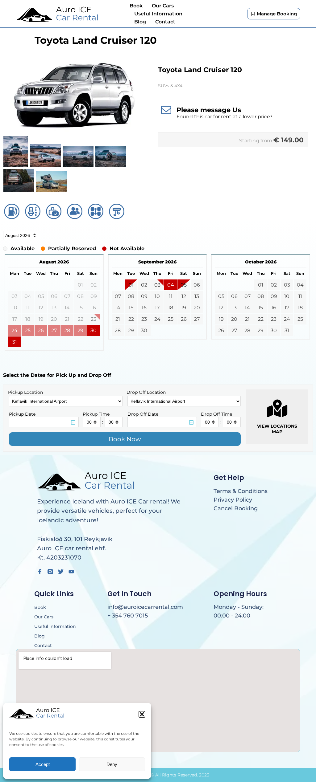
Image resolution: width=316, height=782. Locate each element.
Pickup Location (25, 392)
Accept (42, 764)
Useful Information (158, 14)
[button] (142, 714)
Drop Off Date (142, 414)
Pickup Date (22, 414)
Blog (140, 22)
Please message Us (209, 110)
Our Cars (163, 6)
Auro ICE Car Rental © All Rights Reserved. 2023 (158, 775)
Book (136, 6)
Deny (111, 764)
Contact (165, 22)
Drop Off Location (146, 392)
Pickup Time (96, 414)
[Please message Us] (166, 109)
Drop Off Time (216, 414)
